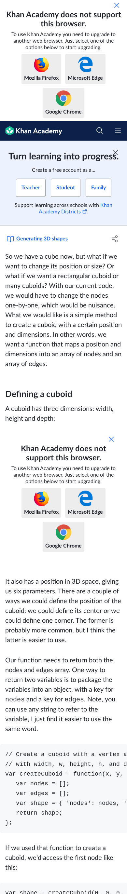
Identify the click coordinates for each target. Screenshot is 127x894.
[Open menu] (118, 131)
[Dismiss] (116, 5)
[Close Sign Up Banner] (115, 152)
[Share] (114, 238)
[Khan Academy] (31, 131)
